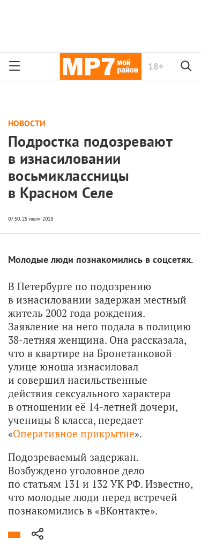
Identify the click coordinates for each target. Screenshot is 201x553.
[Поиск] (186, 66)
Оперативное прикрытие (74, 433)
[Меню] (14, 66)
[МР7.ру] (100, 66)
